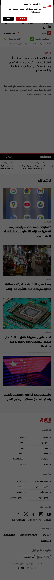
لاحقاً (8, 18)
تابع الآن (21, 18)
